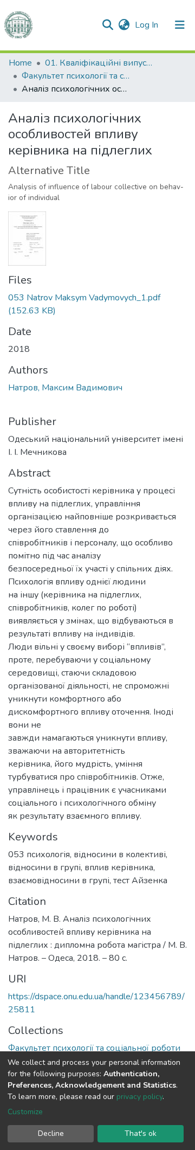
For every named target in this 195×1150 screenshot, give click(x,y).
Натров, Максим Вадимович (65, 388)
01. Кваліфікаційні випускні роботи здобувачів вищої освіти (99, 63)
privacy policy (139, 1096)
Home (20, 63)
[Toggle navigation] (180, 25)
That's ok (141, 1133)
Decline (51, 1133)
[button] (124, 24)
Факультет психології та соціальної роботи (76, 76)
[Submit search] (107, 25)
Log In (147, 25)
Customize (25, 1112)
